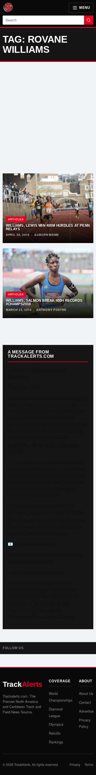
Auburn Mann (46, 235)
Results (55, 733)
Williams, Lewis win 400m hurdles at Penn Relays (48, 227)
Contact (85, 702)
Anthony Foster (51, 310)
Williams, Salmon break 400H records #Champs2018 (44, 302)
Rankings (56, 741)
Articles (16, 219)
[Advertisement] (48, 117)
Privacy (75, 764)
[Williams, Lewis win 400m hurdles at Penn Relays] (48, 208)
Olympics (56, 724)
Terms (89, 764)
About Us (86, 693)
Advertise (86, 711)
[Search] (88, 20)
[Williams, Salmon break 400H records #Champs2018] (48, 283)
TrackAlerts (22, 764)
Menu (84, 8)
